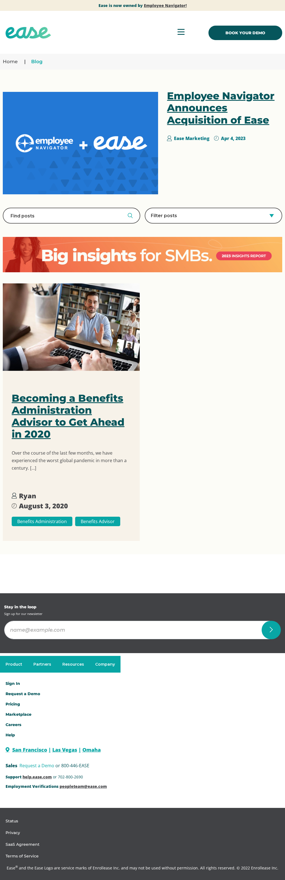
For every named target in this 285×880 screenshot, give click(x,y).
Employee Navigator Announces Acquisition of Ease (220, 108)
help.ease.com (37, 777)
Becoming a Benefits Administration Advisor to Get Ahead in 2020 (68, 416)
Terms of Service (22, 856)
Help (10, 734)
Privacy (13, 832)
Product (14, 664)
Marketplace (18, 714)
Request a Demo (36, 766)
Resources (73, 664)
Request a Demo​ (23, 693)
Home (10, 61)
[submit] (271, 630)
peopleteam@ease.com (83, 786)
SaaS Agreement (23, 844)
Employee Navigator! (165, 5)
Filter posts (164, 215)
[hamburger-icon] (181, 32)
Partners (42, 664)
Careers (13, 724)
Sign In (13, 683)
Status (12, 820)
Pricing (13, 704)
